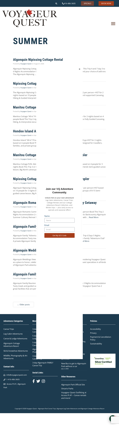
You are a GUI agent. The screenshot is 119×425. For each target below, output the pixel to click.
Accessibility (95, 329)
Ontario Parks (67, 388)
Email (46, 225)
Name (47, 216)
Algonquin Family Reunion (31, 274)
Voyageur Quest (25, 64)
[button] (113, 23)
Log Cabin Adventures (13, 334)
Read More (93, 217)
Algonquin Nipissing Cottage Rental (38, 60)
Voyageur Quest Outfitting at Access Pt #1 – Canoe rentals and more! (73, 395)
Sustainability (96, 343)
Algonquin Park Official (71, 384)
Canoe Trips (8, 329)
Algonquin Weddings (27, 250)
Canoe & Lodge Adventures (15, 338)
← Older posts (23, 304)
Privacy (93, 333)
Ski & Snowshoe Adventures (15, 351)
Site (83, 384)
